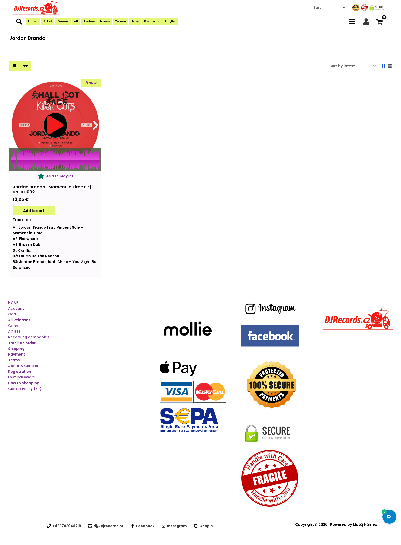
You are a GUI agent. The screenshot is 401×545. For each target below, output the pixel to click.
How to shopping (23, 383)
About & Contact (24, 365)
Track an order (22, 342)
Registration (19, 371)
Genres (15, 325)
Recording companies (28, 337)
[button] (19, 22)
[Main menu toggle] (352, 21)
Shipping (16, 348)
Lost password (21, 377)
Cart (12, 314)
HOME (13, 302)
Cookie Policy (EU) (25, 388)
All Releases (19, 319)
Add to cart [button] (33, 210)
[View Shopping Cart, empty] (379, 21)
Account (16, 308)
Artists (14, 331)
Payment (16, 354)
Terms (14, 360)
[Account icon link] (366, 21)
